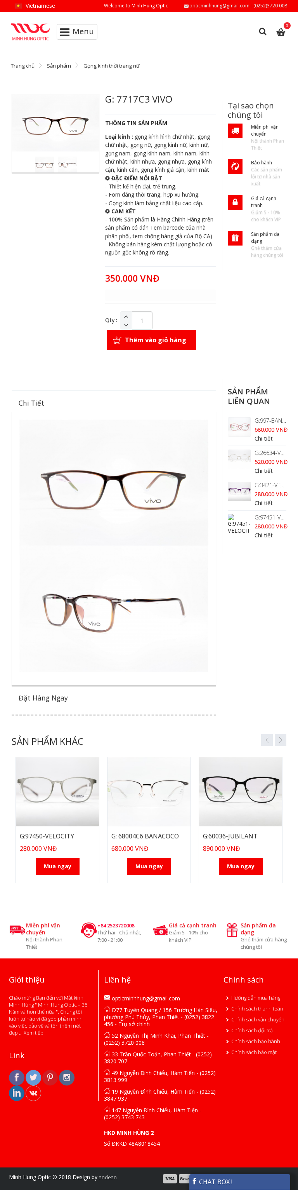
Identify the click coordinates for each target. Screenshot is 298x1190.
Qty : (111, 320)
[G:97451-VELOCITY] (239, 524)
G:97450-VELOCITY (47, 836)
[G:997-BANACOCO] (239, 427)
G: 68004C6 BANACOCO (145, 836)
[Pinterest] (50, 1076)
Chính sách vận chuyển (257, 1019)
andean (108, 1177)
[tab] (114, 403)
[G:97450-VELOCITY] (57, 791)
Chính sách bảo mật (254, 1052)
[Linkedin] (17, 1092)
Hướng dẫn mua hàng (255, 997)
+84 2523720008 (115, 925)
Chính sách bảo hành (255, 1041)
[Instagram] (66, 1076)
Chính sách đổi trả (252, 1030)
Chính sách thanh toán (257, 1008)
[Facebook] (17, 1076)
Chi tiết (264, 438)
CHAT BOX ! (215, 1182)
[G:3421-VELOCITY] (239, 491)
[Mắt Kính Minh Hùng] (31, 26)
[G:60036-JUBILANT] (240, 791)
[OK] (33, 1092)
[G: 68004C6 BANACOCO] (149, 791)
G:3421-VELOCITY (276, 485)
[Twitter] (34, 1076)
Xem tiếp (33, 1032)
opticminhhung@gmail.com (219, 5)
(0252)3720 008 (270, 5)
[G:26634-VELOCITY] (239, 459)
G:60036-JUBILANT (230, 836)
